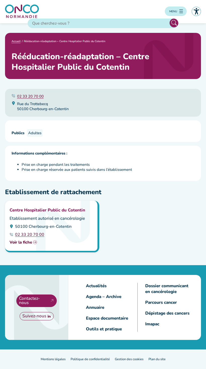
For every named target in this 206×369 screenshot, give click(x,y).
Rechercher (174, 23)
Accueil (16, 41)
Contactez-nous (29, 301)
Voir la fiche (21, 242)
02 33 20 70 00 (30, 96)
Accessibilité (196, 11)
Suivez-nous (34, 316)
